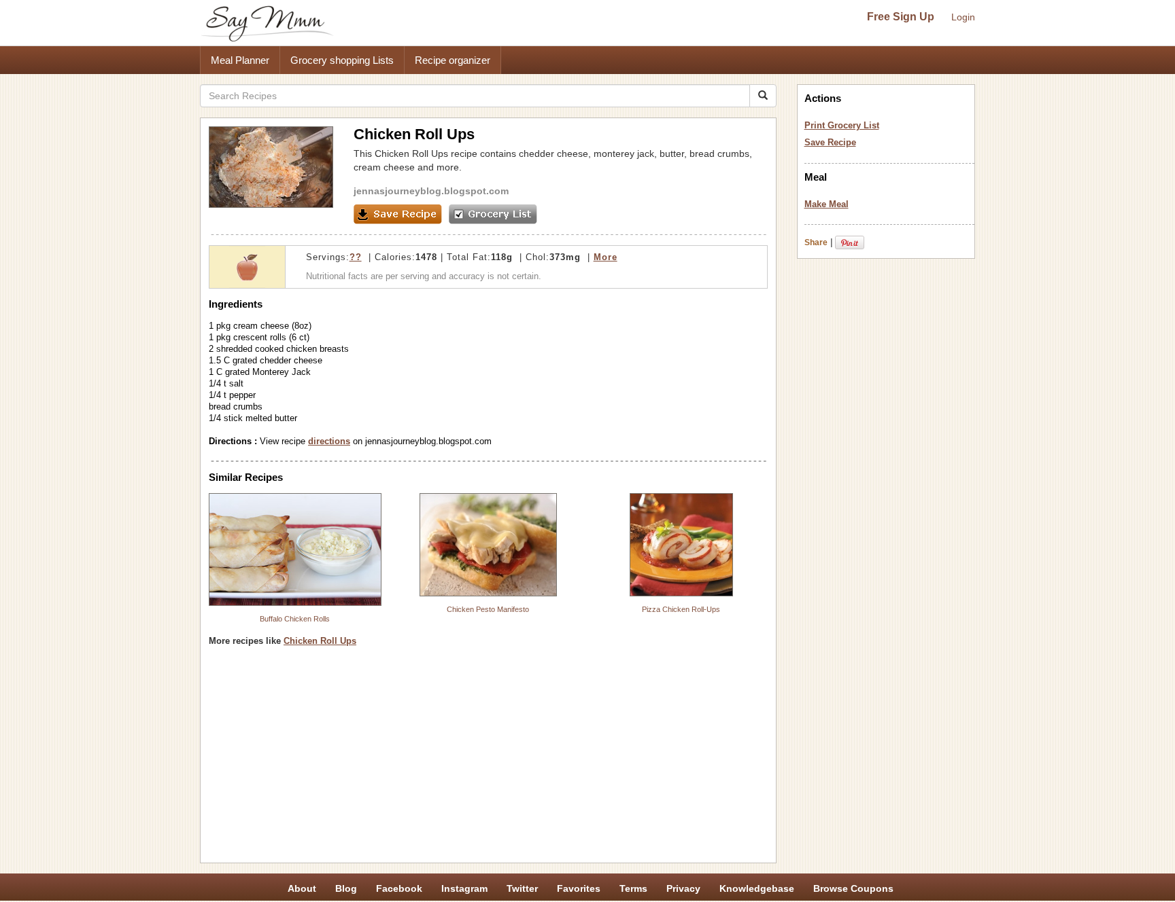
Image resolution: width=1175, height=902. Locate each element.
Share (816, 242)
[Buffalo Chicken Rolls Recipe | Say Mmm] (295, 549)
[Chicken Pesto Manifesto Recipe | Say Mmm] (488, 544)
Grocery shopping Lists (342, 60)
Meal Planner (240, 60)
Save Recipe (830, 142)
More (605, 257)
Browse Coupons (853, 888)
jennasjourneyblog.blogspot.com (431, 190)
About (302, 888)
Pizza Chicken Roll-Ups (681, 609)
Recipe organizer (452, 60)
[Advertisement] (488, 759)
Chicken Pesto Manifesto (488, 609)
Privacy (683, 888)
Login (963, 17)
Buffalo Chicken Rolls (295, 619)
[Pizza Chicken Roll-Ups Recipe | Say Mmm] (681, 544)
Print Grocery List (841, 125)
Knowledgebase (756, 888)
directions (329, 441)
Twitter (522, 888)
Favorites (578, 888)
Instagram (464, 888)
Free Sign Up (900, 16)
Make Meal (826, 204)
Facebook (399, 888)
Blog (346, 888)
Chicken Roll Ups (320, 641)
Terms (633, 888)
